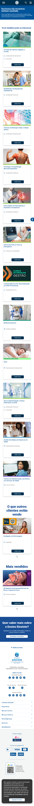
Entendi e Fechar (17, 800)
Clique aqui (19, 766)
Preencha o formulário (17, 636)
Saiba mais (17, 64)
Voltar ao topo (18, 647)
